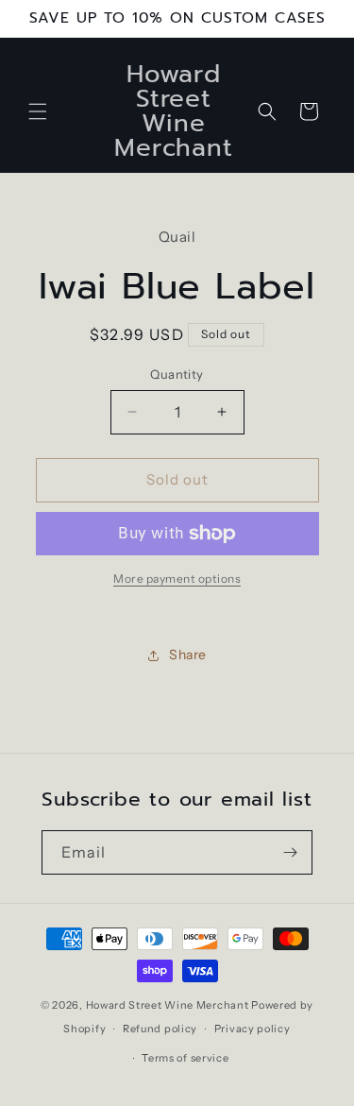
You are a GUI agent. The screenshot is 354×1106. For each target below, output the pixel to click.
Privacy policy (252, 1028)
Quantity (176, 374)
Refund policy (160, 1028)
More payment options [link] (177, 578)
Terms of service (185, 1057)
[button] (38, 111)
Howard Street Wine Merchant (167, 1005)
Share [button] (188, 654)
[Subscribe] (291, 852)
